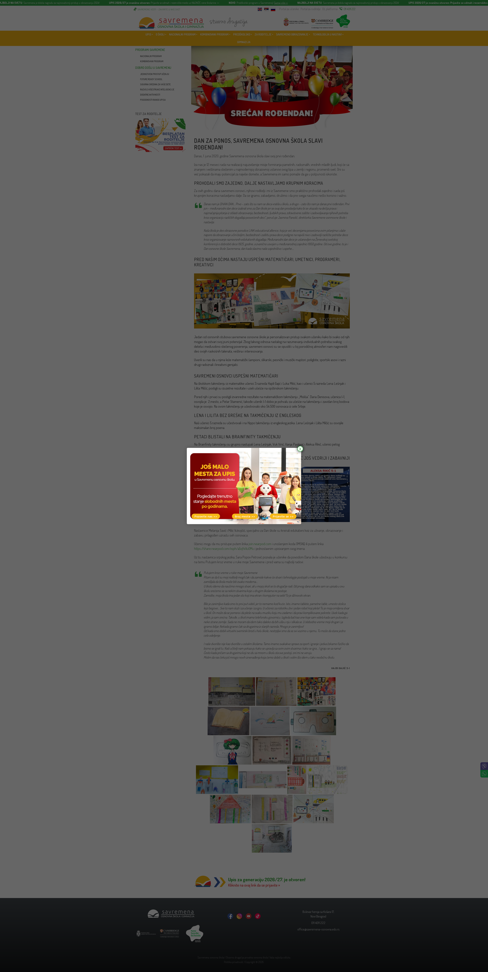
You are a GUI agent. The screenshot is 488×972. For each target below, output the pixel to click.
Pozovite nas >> (205, 516)
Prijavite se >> (283, 516)
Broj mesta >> (245, 516)
